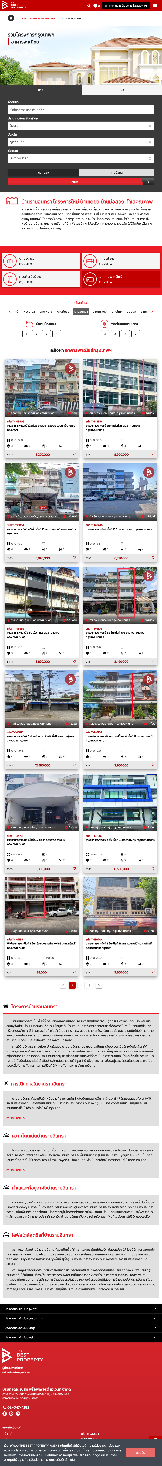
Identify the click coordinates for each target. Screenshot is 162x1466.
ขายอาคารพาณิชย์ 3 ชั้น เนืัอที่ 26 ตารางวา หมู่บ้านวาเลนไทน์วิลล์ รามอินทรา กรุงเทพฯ (119, 945)
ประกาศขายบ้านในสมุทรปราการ (24, 1318)
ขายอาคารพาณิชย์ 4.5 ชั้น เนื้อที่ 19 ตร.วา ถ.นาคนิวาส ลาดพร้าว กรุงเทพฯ (41, 531)
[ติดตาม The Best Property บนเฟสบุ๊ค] (4, 1414)
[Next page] (99, 985)
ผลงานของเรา (90, 1438)
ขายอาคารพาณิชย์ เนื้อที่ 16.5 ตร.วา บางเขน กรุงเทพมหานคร (119, 529)
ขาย (5, 1438)
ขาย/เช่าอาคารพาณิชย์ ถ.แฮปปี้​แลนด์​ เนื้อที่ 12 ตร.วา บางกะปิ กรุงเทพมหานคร (119, 738)
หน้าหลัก (8, 1433)
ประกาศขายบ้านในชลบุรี (19, 1337)
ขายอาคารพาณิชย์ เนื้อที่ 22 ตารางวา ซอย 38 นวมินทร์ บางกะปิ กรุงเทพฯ (41, 427)
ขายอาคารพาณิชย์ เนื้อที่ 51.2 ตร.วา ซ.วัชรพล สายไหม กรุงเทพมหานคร (36, 842)
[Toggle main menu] (155, 5)
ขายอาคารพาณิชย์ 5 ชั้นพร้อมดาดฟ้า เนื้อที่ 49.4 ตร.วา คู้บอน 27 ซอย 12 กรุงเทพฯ (40, 738)
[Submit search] (147, 181)
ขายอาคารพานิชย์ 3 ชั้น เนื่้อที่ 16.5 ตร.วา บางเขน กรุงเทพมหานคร (33, 634)
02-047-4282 (18, 1407)
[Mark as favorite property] (74, 454)
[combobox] (81, 109)
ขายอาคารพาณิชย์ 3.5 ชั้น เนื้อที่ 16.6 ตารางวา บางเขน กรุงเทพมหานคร (115, 634)
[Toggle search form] (89, 5)
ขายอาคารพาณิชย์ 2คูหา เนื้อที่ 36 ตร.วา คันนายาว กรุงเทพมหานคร (113, 427)
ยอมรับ (140, 1452)
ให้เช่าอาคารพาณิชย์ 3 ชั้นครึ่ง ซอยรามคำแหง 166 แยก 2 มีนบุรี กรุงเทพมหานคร (41, 945)
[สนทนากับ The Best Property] (17, 1414)
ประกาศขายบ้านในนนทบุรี (20, 1328)
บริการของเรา (90, 1433)
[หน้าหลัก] (14, 8)
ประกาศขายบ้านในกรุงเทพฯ (21, 1309)
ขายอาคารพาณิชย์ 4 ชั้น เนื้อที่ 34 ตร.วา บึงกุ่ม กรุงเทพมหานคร (120, 840)
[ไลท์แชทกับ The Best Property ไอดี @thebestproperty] (10, 1414)
